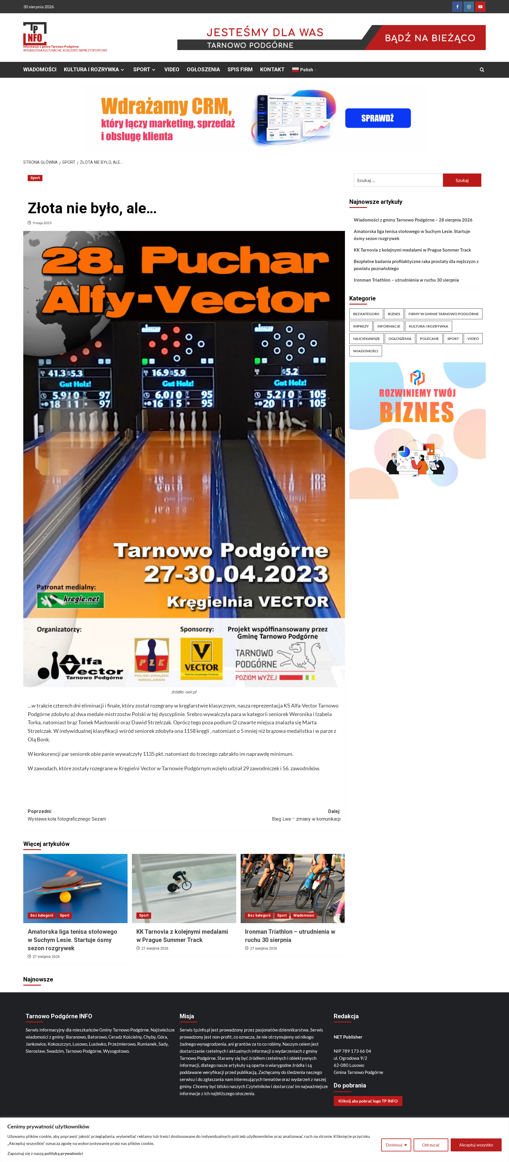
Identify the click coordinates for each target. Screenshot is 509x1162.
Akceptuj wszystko (476, 1144)
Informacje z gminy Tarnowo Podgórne (51, 46)
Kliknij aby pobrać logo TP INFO (368, 1100)
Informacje (388, 326)
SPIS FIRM (240, 69)
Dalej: (306, 815)
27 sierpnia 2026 (46, 957)
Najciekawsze (366, 338)
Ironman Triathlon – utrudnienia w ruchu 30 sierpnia (406, 279)
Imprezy (361, 326)
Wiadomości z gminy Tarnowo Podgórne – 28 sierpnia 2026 (413, 219)
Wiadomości (303, 915)
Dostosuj (394, 1144)
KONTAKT (272, 69)
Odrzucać (431, 1144)
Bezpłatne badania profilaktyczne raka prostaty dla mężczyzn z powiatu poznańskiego (416, 265)
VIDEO (171, 69)
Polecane (429, 338)
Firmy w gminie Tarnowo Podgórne (444, 314)
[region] (254, 1140)
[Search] (482, 70)
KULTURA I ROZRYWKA (91, 69)
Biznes (394, 314)
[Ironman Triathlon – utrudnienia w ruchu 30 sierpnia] (293, 888)
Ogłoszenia (400, 338)
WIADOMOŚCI (40, 69)
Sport (35, 178)
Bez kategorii (41, 915)
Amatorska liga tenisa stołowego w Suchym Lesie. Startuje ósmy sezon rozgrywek (72, 940)
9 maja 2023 (42, 223)
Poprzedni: (67, 815)
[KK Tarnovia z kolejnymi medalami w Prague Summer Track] (184, 888)
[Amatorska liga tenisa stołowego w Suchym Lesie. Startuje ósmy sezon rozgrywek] (75, 888)
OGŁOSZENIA (203, 69)
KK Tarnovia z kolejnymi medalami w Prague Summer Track (412, 249)
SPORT (141, 69)
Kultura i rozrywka (428, 326)
